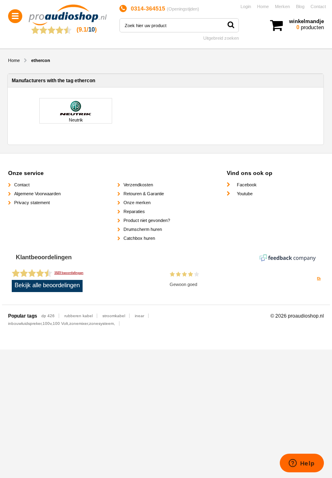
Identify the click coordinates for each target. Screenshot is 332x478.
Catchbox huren (139, 238)
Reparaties (134, 211)
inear (139, 316)
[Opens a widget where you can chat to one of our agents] (301, 464)
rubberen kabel (78, 316)
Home (263, 6)
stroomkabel (113, 316)
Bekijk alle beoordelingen (47, 285)
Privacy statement (32, 202)
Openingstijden (183, 8)
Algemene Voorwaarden (37, 193)
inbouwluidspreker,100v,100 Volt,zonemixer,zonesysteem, (61, 323)
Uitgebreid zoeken (221, 38)
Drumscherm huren (142, 229)
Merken (282, 6)
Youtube (245, 193)
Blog (300, 6)
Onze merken (137, 202)
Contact (318, 6)
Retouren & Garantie (143, 193)
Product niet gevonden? (146, 220)
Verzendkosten (138, 184)
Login (245, 6)
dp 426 (48, 316)
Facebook (247, 184)
